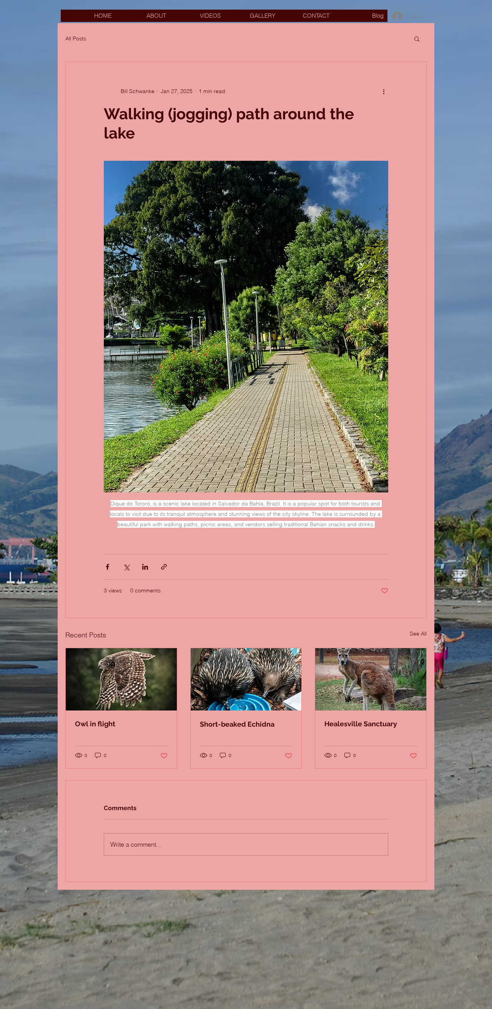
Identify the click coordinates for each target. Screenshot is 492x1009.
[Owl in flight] (121, 679)
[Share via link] (164, 566)
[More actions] (383, 91)
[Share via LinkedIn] (145, 566)
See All (418, 633)
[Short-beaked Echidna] (246, 679)
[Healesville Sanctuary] (370, 679)
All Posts (75, 38)
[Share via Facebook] (107, 566)
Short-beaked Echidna (237, 724)
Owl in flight (95, 724)
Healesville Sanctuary (360, 724)
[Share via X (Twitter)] (126, 566)
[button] (417, 38)
